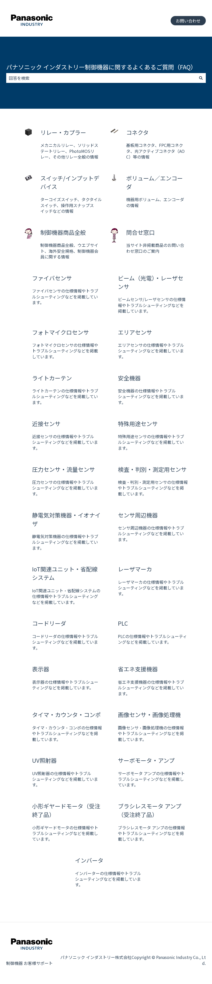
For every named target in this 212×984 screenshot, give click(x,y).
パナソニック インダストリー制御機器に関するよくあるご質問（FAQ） (101, 66)
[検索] (201, 78)
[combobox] (101, 78)
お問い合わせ (188, 21)
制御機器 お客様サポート (29, 963)
